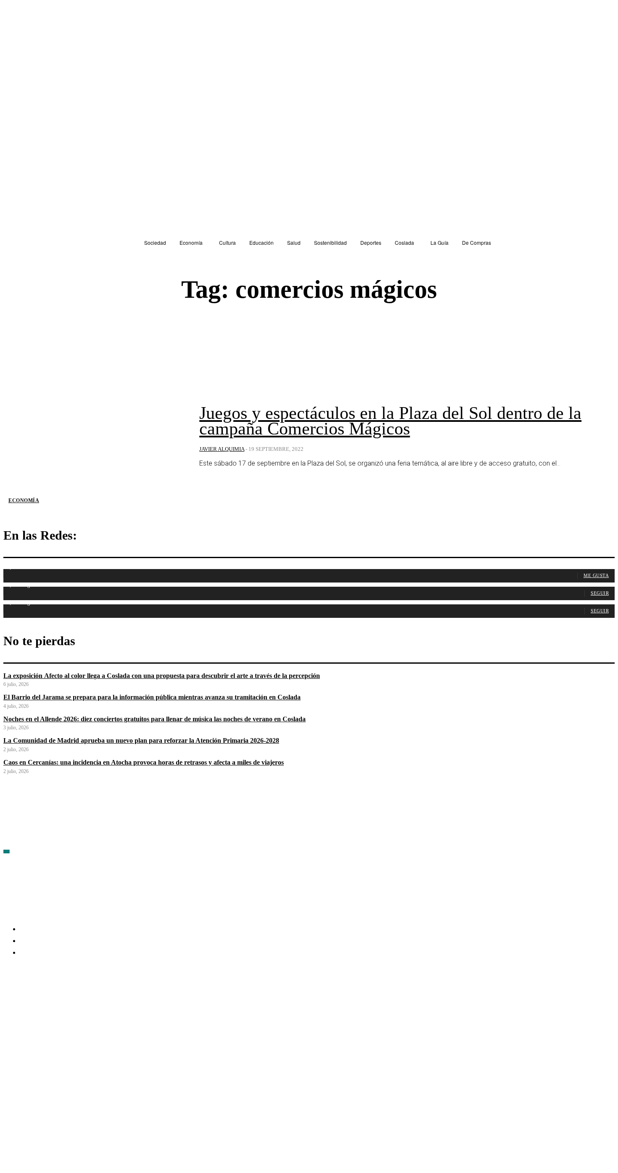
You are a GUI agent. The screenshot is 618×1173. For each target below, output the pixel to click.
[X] (100, 1002)
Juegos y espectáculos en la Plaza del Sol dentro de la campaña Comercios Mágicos (390, 421)
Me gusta (596, 575)
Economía (23, 500)
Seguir (600, 593)
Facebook (29, 1001)
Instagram (74, 1001)
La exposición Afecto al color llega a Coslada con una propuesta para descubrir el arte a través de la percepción (161, 675)
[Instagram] (55, 1002)
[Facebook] (10, 1002)
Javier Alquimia (221, 449)
